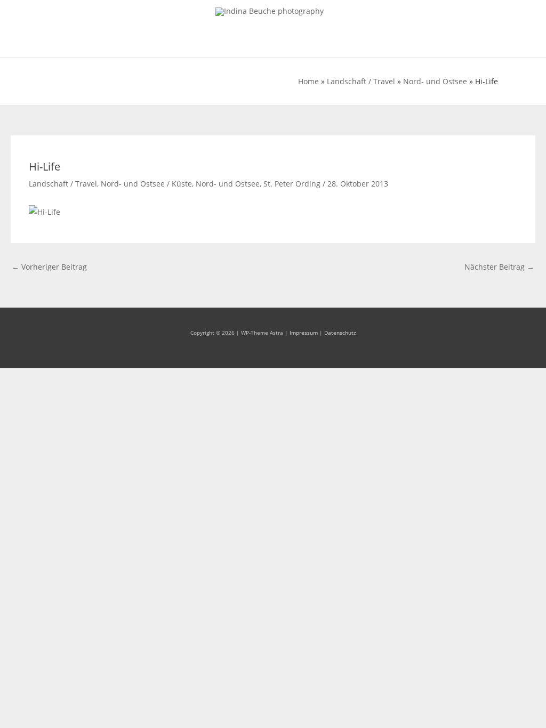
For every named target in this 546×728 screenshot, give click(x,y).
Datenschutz (340, 332)
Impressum (304, 332)
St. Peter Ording (291, 184)
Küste (182, 184)
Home (308, 81)
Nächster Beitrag (499, 267)
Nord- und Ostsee (435, 81)
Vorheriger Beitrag (49, 267)
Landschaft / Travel (361, 81)
